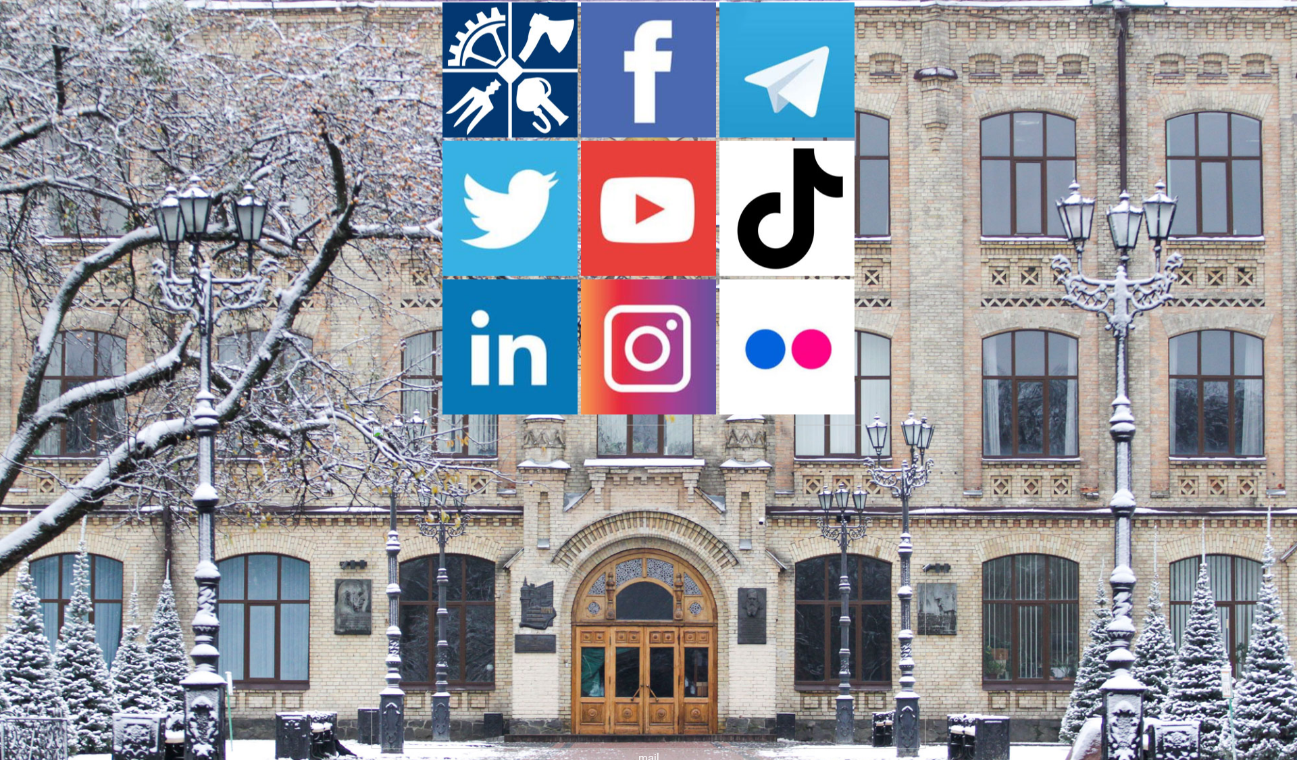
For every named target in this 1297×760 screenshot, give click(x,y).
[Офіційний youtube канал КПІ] (648, 271)
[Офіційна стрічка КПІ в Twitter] (510, 271)
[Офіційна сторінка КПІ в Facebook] (648, 132)
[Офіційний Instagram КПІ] (648, 409)
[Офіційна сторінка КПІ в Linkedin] (510, 409)
